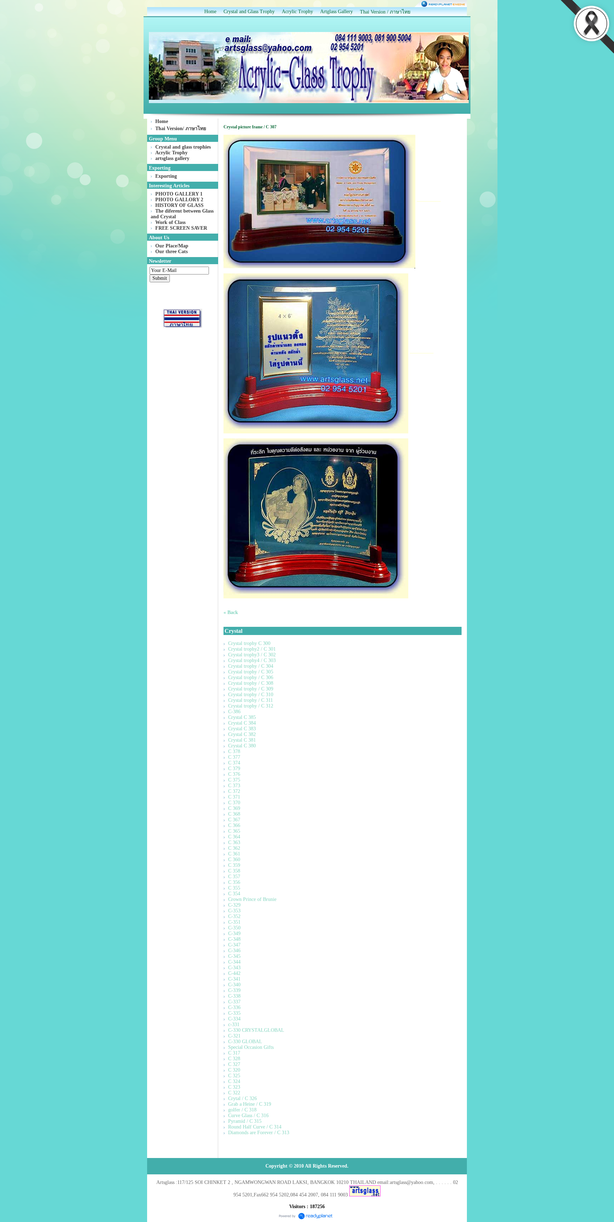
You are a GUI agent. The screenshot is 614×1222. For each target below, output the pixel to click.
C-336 (234, 1007)
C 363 (234, 842)
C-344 (234, 962)
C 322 (234, 1092)
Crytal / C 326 (242, 1098)
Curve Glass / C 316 (248, 1115)
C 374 (234, 762)
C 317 (234, 1053)
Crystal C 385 (242, 717)
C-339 (234, 990)
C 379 (234, 768)
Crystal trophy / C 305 (250, 671)
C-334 (234, 1018)
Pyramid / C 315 (245, 1121)
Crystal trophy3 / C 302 (252, 654)
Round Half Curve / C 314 (254, 1127)
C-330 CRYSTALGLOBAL (256, 1030)
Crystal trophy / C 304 (250, 666)
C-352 (234, 916)
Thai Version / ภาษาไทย (385, 12)
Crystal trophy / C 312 (250, 706)
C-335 (234, 1013)
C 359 (234, 865)
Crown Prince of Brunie (252, 899)
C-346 (234, 950)
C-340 (234, 984)
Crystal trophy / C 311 (250, 700)
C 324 (234, 1081)
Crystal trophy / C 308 (250, 683)
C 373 (234, 785)
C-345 (234, 956)
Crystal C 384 (242, 723)
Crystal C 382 (242, 734)
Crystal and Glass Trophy (249, 11)
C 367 (234, 819)
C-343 (234, 967)
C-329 (234, 905)
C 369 (234, 808)
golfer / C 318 (242, 1109)
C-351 (234, 922)
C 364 (234, 836)
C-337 (234, 1001)
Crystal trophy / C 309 (250, 689)
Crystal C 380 (242, 745)
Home (210, 11)
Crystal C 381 (242, 740)
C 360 (234, 859)
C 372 (234, 791)
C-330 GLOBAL (245, 1041)
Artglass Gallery (336, 11)
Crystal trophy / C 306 (250, 677)
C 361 (234, 854)
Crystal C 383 (242, 728)
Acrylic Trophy (297, 11)
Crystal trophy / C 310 (250, 694)
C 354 (234, 893)
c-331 (233, 1024)
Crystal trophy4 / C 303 (252, 660)
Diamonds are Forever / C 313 (258, 1132)
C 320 (234, 1070)
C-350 (234, 927)
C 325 (234, 1075)
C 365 (234, 831)
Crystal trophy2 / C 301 (252, 649)
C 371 (234, 797)
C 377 (234, 757)
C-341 (234, 979)
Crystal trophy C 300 (249, 643)
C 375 (234, 780)
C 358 (234, 871)
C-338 (234, 996)
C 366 (234, 825)
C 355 (234, 888)
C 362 (234, 848)
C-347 (234, 945)
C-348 (234, 939)
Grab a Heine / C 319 (249, 1104)
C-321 (234, 1036)
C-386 (234, 711)
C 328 (234, 1058)
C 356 (234, 882)
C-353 (234, 910)
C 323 (234, 1087)
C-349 (234, 933)
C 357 (234, 876)
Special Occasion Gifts (251, 1047)
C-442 (234, 973)
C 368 (234, 814)
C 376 (234, 774)
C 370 (234, 802)
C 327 (234, 1064)
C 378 (234, 751)
